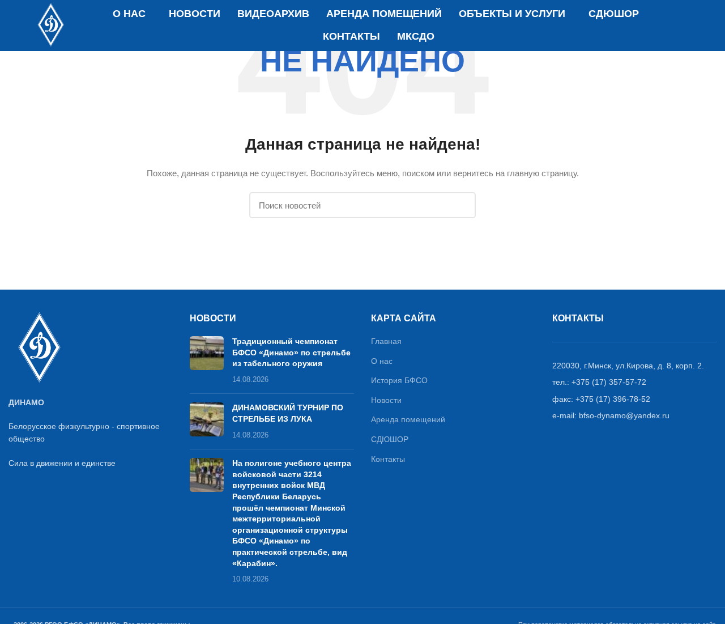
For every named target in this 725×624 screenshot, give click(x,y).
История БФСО (399, 380)
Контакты (388, 459)
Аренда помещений (408, 419)
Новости (386, 400)
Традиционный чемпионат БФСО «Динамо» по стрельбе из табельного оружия (291, 352)
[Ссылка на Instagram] (692, 25)
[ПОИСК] (460, 205)
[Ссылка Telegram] (708, 25)
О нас (382, 361)
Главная (386, 341)
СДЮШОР (389, 439)
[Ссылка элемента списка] (634, 365)
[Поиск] (668, 25)
